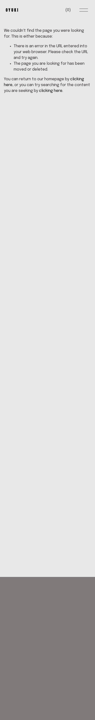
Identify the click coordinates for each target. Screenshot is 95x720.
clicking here (50, 91)
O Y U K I (12, 10)
